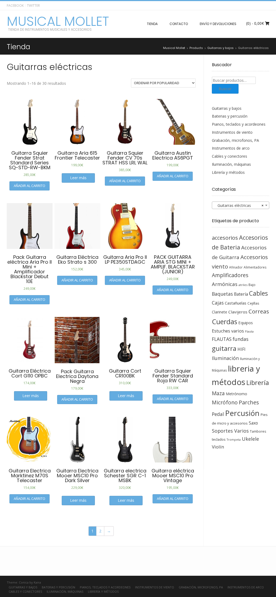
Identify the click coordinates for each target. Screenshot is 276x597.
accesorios (225, 237)
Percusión (242, 413)
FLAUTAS (222, 339)
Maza (218, 393)
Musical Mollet (58, 21)
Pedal (218, 414)
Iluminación (225, 358)
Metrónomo (236, 393)
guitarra (224, 348)
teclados (219, 439)
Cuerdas (224, 321)
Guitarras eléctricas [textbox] (239, 205)
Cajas (218, 303)
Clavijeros (237, 312)
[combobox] (241, 205)
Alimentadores (255, 267)
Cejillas (253, 303)
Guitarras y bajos (227, 108)
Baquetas (222, 294)
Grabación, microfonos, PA (235, 140)
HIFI (241, 349)
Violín (218, 447)
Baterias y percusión (229, 116)
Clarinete (219, 312)
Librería (257, 382)
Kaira (37, 582)
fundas (241, 339)
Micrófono (225, 402)
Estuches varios (228, 331)
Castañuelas (235, 303)
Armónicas (224, 284)
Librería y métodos (228, 172)
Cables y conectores (229, 156)
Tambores (258, 431)
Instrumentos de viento (232, 132)
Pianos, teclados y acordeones (238, 124)
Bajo (252, 284)
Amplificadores (230, 275)
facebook (15, 5)
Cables (258, 293)
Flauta (249, 331)
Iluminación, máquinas (231, 164)
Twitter (33, 5)
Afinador (236, 267)
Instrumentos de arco (231, 148)
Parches (249, 402)
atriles (243, 285)
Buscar (225, 88)
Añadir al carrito (29, 185)
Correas (259, 311)
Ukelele (250, 439)
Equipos (245, 322)
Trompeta (234, 439)
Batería (241, 294)
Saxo (253, 423)
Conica (24, 582)
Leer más (78, 177)
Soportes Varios (230, 431)
